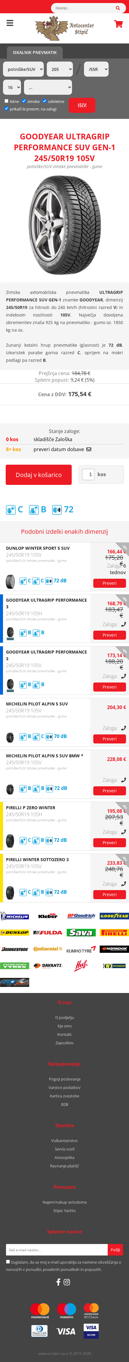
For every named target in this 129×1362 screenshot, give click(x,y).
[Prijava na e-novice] (115, 1249)
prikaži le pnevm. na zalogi (33, 109)
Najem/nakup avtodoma (65, 1202)
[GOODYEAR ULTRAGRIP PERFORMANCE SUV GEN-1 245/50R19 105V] (64, 225)
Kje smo (65, 1026)
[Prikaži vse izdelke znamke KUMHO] (81, 949)
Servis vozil (64, 1149)
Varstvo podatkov (65, 1087)
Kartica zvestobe (64, 1096)
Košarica (117, 23)
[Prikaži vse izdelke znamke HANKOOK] (114, 949)
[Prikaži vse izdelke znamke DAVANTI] (47, 966)
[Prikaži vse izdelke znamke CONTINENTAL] (47, 949)
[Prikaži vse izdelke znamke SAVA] (81, 933)
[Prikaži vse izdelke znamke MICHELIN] (14, 916)
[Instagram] (67, 1282)
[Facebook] (58, 1282)
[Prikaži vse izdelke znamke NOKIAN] (14, 966)
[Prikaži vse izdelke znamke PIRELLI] (114, 933)
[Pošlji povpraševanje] (109, 583)
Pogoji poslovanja (64, 1079)
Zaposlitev (65, 1042)
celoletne (56, 101)
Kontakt (64, 1034)
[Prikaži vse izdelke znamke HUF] (81, 966)
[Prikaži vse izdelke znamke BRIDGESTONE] (14, 949)
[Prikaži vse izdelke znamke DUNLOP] (14, 933)
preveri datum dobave (59, 449)
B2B (64, 1104)
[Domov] (64, 28)
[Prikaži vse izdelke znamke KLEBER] (47, 916)
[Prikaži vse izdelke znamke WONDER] (114, 966)
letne (14, 101)
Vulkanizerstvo (64, 1140)
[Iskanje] (121, 8)
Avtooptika (64, 1157)
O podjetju (64, 1017)
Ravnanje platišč (64, 1166)
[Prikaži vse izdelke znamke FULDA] (47, 933)
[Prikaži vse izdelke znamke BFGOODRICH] (81, 916)
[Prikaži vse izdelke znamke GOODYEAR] (114, 916)
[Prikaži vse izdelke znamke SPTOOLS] (14, 982)
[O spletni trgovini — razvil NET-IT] (111, 1353)
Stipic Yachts (64, 1210)
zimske (33, 101)
